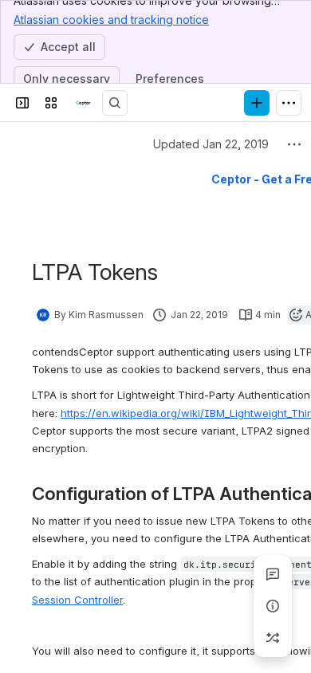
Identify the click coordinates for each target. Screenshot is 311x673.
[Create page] (272, 638)
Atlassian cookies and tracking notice (111, 19)
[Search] (115, 103)
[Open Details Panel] (272, 606)
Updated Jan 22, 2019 (211, 144)
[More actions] (294, 144)
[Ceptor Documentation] (83, 103)
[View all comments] (272, 574)
